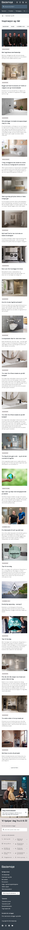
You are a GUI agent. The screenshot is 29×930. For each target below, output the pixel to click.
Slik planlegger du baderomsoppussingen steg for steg (14, 122)
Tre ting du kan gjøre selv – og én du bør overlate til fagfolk (14, 457)
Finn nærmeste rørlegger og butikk (11, 916)
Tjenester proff (6, 904)
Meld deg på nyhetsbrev (9, 893)
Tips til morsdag (7, 566)
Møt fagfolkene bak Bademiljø (11, 52)
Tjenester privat (6, 901)
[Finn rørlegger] (17, 2)
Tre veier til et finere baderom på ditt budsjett (13, 374)
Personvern (5, 882)
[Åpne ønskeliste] (20, 2)
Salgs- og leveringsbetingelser (10, 884)
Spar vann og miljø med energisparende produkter (14, 493)
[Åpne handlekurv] (23, 2)
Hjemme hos (21, 26)
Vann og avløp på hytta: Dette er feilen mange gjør (14, 197)
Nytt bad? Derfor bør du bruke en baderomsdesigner (12, 234)
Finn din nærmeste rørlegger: (9, 826)
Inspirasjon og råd (7, 877)
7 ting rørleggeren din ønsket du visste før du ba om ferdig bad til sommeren (14, 164)
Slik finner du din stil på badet (11, 753)
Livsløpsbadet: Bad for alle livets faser (14, 338)
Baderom (6, 26)
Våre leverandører (7, 889)
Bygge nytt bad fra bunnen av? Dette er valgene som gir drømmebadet (14, 87)
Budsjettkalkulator (7, 906)
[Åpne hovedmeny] (26, 2)
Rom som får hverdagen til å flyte (12, 269)
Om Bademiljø (5, 875)
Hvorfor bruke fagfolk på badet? (12, 302)
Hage (12, 26)
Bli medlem (5, 879)
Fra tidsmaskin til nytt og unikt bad (12, 530)
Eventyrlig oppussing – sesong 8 (11, 604)
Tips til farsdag (6, 639)
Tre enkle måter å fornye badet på (12, 718)
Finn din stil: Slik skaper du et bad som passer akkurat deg (13, 678)
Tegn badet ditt (6, 908)
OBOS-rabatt (5, 887)
